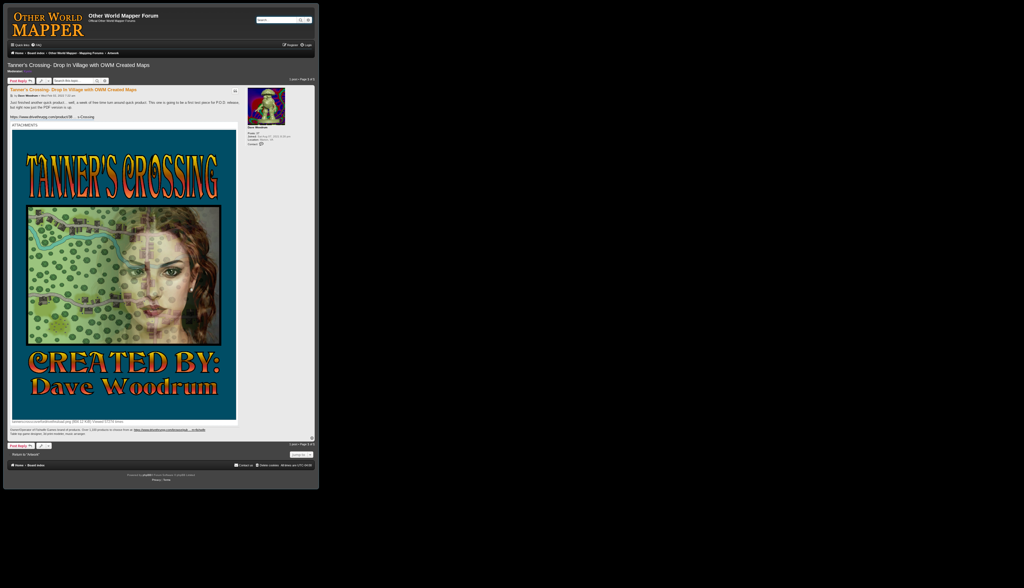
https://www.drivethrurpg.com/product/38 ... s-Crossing (52, 117)
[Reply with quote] (235, 91)
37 (257, 133)
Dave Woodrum (257, 127)
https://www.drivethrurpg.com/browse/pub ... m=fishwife (169, 429)
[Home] (49, 23)
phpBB (147, 475)
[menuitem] (36, 45)
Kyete (28, 71)
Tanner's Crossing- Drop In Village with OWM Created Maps (78, 65)
